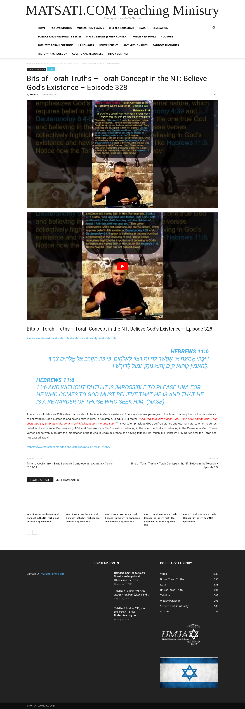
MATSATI (34, 94)
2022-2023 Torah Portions (55, 45)
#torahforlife (77, 338)
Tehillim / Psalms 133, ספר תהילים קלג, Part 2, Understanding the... (129, 612)
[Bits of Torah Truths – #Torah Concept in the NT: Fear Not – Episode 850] (200, 499)
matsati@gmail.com (53, 573)
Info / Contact (118, 53)
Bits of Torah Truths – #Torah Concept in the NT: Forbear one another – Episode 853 (83, 518)
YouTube (167, 36)
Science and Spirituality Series (59, 36)
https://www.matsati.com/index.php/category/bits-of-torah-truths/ (68, 447)
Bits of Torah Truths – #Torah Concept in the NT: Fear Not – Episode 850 (199, 518)
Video (50, 69)
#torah (31, 338)
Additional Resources (87, 53)
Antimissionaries (135, 45)
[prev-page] (29, 532)
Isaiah (143, 28)
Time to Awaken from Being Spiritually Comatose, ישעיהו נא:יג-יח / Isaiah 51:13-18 (70, 465)
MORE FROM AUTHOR (68, 479)
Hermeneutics (108, 45)
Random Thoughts (166, 45)
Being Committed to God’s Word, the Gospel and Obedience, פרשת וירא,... (129, 577)
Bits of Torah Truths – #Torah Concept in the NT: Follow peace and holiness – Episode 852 (122, 518)
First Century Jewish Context (107, 36)
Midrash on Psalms (90, 28)
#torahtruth (62, 338)
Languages (86, 45)
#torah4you (93, 338)
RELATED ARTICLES (40, 479)
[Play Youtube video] (122, 266)
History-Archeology (52, 53)
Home (42, 28)
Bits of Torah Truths (46, 63)
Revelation (160, 28)
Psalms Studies (61, 28)
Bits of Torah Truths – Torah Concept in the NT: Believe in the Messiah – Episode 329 (174, 465)
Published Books (144, 36)
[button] (214, 28)
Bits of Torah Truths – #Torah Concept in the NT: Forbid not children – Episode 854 (43, 518)
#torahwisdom (45, 338)
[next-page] (34, 532)
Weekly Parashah (121, 28)
